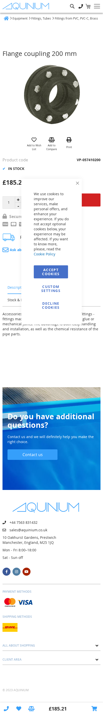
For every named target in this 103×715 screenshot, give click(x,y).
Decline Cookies (51, 305)
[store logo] (27, 6)
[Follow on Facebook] (6, 572)
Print (69, 147)
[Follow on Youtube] (26, 572)
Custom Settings (50, 288)
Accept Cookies (51, 271)
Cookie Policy (44, 253)
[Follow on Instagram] (16, 572)
